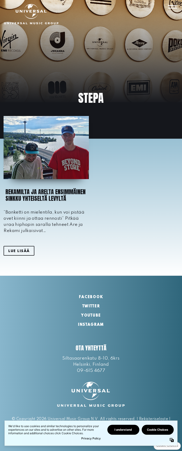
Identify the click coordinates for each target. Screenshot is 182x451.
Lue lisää (19, 251)
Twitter (91, 306)
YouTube (91, 316)
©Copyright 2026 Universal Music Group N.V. (55, 419)
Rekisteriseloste (153, 419)
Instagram (91, 325)
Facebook (91, 297)
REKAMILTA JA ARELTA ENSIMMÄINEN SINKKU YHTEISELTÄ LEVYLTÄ (45, 195)
